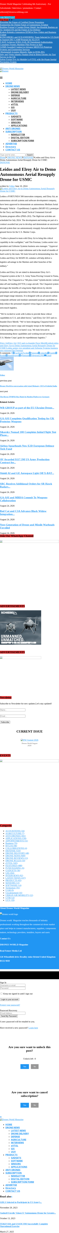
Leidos (50, 343)
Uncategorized (13, 893)
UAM (9, 890)
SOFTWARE (17, 119)
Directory (10, 146)
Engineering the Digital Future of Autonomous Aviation (24, 25)
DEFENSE (15, 95)
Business (11, 843)
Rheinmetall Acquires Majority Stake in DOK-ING (22, 52)
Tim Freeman (17, 350)
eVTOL (14, 104)
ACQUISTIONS (15, 831)
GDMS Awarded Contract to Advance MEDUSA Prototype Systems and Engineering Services (26, 48)
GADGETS (16, 116)
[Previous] (9, 20)
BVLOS (11, 846)
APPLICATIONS (19, 125)
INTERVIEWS (17, 101)
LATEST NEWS (18, 89)
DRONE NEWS (12, 86)
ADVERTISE (11, 143)
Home (2, 157)
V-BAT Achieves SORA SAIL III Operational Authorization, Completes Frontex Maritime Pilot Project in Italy (26, 43)
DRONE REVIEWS (16, 858)
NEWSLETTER (18, 134)
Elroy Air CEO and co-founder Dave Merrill (27, 343)
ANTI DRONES (12, 128)
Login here (33, 1028)
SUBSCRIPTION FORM (22, 140)
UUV (13, 110)
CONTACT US (12, 149)
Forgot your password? (10, 1005)
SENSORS (16, 122)
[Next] (11, 20)
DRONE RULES (15, 860)
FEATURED (13, 865)
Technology (12, 888)
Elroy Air (4, 343)
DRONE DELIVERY (20, 92)
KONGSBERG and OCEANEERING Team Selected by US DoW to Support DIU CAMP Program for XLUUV (29, 38)
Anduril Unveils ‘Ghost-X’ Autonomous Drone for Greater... (28, 1213)
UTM (10, 898)
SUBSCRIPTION (13, 131)
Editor (12, 186)
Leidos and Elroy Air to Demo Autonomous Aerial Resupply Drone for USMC (29, 345)
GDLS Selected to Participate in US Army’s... (21, 1202)
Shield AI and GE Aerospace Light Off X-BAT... (27, 473)
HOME (8, 83)
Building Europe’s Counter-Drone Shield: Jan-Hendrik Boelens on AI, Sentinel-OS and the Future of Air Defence (29, 28)
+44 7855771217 (7, 17)
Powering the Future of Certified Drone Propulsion (22, 22)
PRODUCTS (11, 113)
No (35, 1067)
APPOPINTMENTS (16, 841)
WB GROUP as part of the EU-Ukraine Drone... (27, 407)
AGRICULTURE (18, 98)
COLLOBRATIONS (16, 848)
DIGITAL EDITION (20, 137)
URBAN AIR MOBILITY (19, 895)
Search (30, 155)
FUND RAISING (14, 868)
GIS (13, 107)
